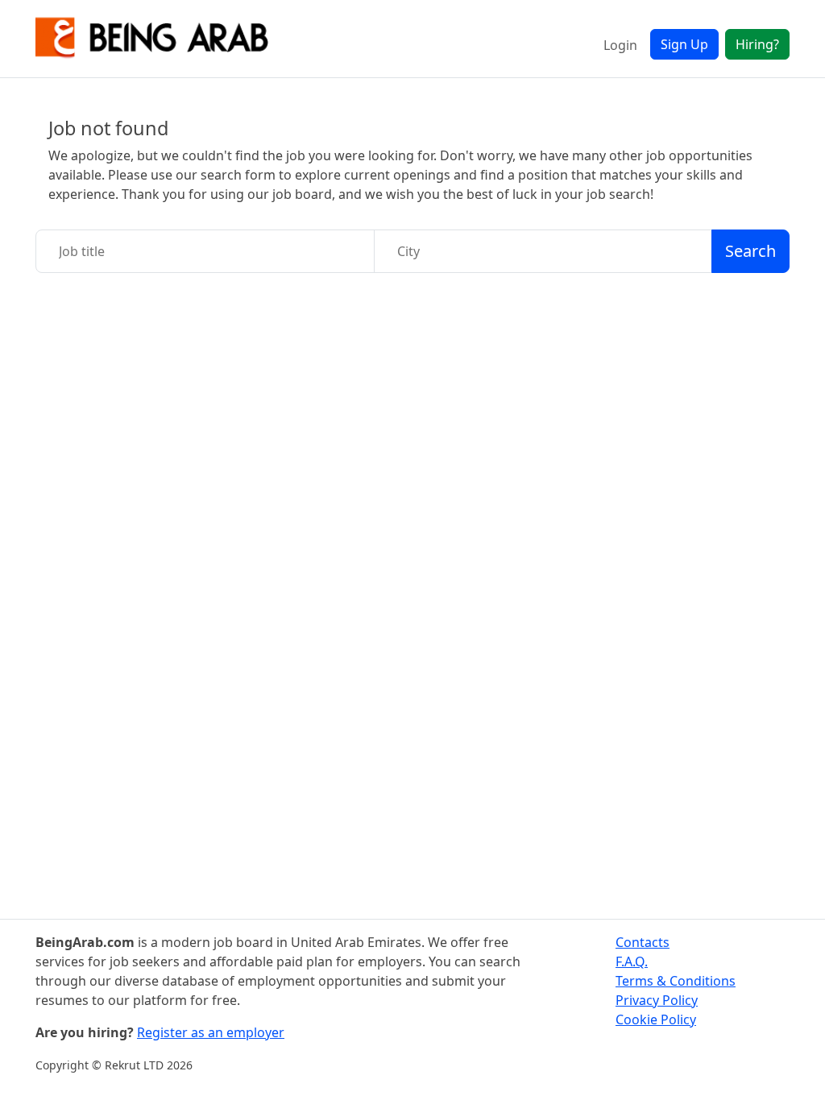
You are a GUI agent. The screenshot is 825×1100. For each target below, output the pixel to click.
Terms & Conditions (676, 981)
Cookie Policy (656, 1019)
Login (620, 45)
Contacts (643, 942)
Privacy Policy (657, 1000)
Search (750, 251)
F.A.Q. (632, 961)
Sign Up (684, 44)
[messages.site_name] (152, 38)
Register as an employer (210, 1032)
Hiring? (757, 44)
